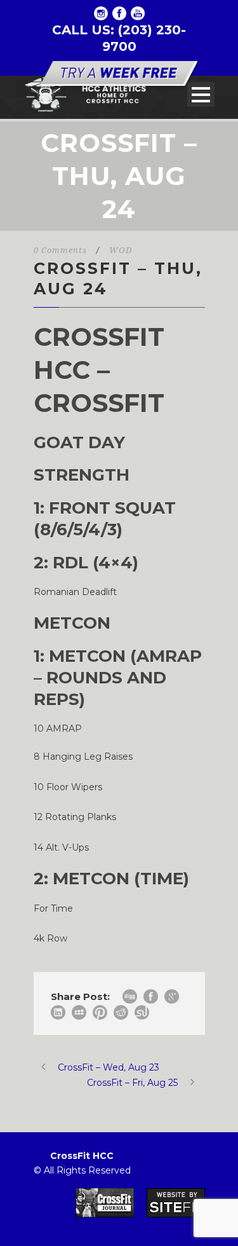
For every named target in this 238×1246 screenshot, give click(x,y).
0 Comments (60, 250)
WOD (120, 250)
